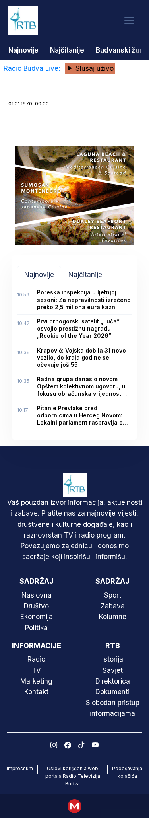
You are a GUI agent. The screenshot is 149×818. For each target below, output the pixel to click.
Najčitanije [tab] (85, 275)
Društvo (36, 606)
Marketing (36, 681)
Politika (36, 628)
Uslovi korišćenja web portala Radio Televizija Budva (72, 776)
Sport (112, 595)
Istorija (112, 659)
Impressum (20, 768)
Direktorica (112, 681)
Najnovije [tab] (39, 275)
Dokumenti (112, 692)
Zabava (113, 606)
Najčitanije (67, 50)
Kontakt (36, 692)
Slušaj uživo (94, 68)
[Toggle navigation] (129, 20)
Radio (36, 659)
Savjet (113, 670)
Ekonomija (36, 617)
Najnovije (23, 50)
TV (36, 670)
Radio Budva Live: (33, 68)
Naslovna (36, 595)
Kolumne (112, 617)
